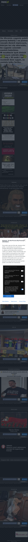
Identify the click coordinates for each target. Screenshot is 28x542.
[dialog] (14, 271)
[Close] (25, 240)
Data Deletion (5, 301)
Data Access (14, 301)
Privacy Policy (22, 301)
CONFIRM (8, 296)
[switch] (22, 271)
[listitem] (14, 267)
